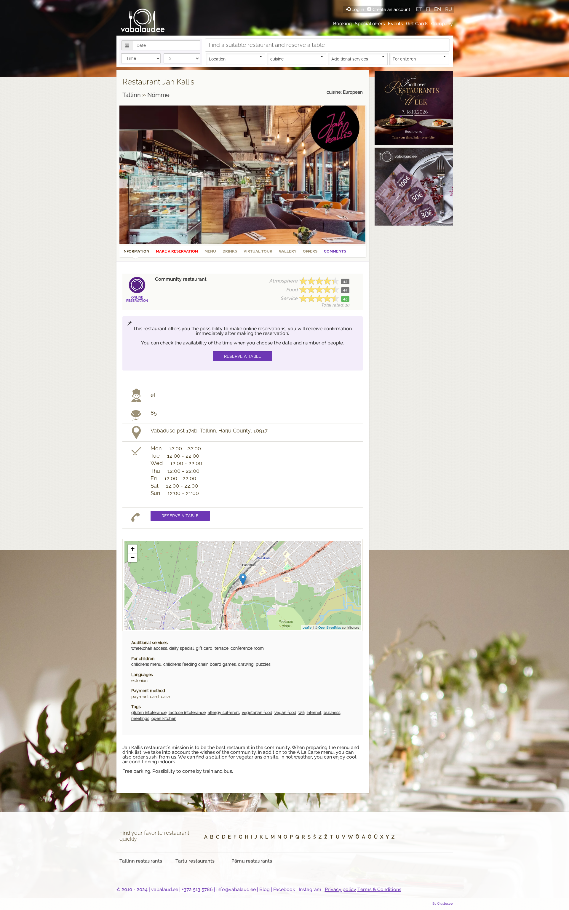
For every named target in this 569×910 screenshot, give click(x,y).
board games (223, 664)
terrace (221, 648)
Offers (310, 251)
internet (314, 712)
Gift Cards (417, 23)
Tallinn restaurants (140, 861)
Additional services (349, 59)
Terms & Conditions (379, 889)
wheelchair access (149, 648)
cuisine (277, 59)
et (419, 9)
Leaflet (307, 627)
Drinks (230, 251)
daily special (181, 648)
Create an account (390, 9)
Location (217, 59)
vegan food (285, 712)
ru (448, 9)
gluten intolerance (149, 712)
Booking (342, 23)
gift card (204, 648)
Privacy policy (340, 889)
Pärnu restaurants (251, 861)
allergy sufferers (224, 712)
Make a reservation (177, 251)
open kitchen (163, 718)
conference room (247, 648)
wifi (301, 712)
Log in (357, 9)
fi (428, 9)
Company (442, 23)
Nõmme (158, 94)
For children (404, 59)
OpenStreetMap (329, 627)
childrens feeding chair (185, 664)
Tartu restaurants (195, 861)
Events (395, 23)
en (437, 9)
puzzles (263, 664)
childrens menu (146, 664)
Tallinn (132, 94)
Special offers (370, 23)
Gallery (287, 251)
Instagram (310, 889)
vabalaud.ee (164, 889)
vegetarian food (257, 712)
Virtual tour (258, 251)
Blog (264, 889)
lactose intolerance (187, 712)
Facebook (284, 889)
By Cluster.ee (442, 903)
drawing (246, 664)
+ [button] (133, 549)
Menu (210, 251)
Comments (335, 251)
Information (135, 251)
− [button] (133, 557)
